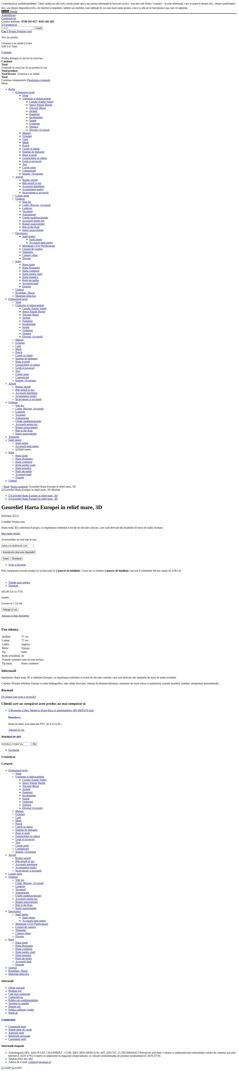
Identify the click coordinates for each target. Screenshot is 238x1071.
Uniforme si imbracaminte (36, 98)
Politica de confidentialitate (23, 1000)
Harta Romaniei (31, 267)
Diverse (26, 258)
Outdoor (20, 198)
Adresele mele (16, 1032)
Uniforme (34, 123)
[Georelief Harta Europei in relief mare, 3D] (33, 495)
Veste (25, 95)
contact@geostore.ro (39, 1062)
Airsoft (19, 176)
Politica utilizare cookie (21, 1009)
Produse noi (14, 990)
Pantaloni (34, 114)
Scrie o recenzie (17, 564)
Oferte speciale (16, 987)
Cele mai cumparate (19, 994)
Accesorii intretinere (33, 186)
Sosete (32, 120)
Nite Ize (26, 201)
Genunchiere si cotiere (34, 158)
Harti (18, 261)
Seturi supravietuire (33, 230)
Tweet (6, 558)
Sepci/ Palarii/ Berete (40, 104)
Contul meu (8, 1019)
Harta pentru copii (32, 273)
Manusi (26, 133)
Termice (33, 126)
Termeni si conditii (18, 1003)
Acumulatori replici (33, 189)
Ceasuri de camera (32, 248)
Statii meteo (28, 236)
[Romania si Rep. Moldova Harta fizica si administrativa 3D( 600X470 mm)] (51, 710)
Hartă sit (13, 1012)
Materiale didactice (25, 295)
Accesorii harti (30, 283)
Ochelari (27, 136)
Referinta (6, 515)
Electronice (21, 233)
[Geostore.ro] (9, 24)
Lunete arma (22, 195)
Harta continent (30, 270)
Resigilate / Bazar (25, 292)
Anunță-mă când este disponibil (18, 552)
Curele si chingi (31, 148)
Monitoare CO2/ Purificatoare (38, 245)
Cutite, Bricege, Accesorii (36, 205)
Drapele (26, 286)
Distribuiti (17, 558)
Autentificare (8, 15)
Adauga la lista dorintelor (15, 615)
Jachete (33, 111)
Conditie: (6, 521)
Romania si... (14, 717)
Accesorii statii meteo (41, 242)
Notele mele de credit (20, 1029)
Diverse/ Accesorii (39, 129)
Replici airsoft (30, 180)
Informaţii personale (19, 1035)
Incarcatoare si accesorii (35, 192)
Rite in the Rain (31, 227)
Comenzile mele (17, 1026)
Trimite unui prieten (19, 582)
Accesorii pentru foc (33, 220)
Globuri (19, 289)
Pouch (25, 145)
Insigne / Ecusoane (32, 173)
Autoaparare (29, 214)
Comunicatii (29, 170)
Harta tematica (30, 277)
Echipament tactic (25, 92)
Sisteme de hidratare (33, 151)
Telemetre (27, 252)
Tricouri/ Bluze (37, 107)
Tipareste (13, 585)
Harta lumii (28, 264)
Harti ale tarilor (30, 280)
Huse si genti (29, 154)
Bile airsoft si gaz (31, 183)
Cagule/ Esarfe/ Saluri (41, 101)
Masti (25, 142)
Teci (24, 164)
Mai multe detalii (10, 533)
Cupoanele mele (17, 1039)
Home (11, 89)
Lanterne (27, 208)
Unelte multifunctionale (35, 217)
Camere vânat (29, 255)
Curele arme (29, 167)
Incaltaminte (36, 117)
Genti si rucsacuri (31, 161)
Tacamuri (27, 211)
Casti (25, 139)
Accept (5, 11)
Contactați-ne (8, 18)
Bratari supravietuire (33, 223)
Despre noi (14, 1006)
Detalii (13, 11)
